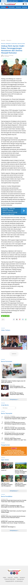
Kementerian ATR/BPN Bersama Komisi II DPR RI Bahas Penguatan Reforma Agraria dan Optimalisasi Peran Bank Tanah (15, 423)
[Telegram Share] (23, 319)
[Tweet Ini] (17, 319)
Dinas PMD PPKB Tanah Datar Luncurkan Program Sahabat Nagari (13, 511)
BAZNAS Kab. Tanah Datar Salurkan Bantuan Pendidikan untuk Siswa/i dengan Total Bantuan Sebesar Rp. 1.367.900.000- (13, 522)
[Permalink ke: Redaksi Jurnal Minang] (2, 56)
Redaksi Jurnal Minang (8, 55)
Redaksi (16, 577)
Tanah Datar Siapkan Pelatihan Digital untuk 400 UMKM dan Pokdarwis (13, 381)
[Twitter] (14, 573)
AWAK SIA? (3, 470)
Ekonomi (3, 43)
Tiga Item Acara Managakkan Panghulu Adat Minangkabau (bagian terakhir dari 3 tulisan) (7, 484)
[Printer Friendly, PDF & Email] (5, 316)
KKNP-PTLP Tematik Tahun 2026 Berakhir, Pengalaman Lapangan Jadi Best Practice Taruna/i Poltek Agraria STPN (14, 428)
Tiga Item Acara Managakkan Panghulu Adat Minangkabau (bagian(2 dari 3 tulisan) (20, 484)
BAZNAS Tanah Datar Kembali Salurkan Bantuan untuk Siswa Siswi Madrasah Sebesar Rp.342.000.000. (13, 517)
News (23, 43)
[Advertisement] (14, 23)
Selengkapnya (13, 399)
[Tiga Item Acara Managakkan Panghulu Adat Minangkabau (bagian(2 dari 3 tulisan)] (21, 478)
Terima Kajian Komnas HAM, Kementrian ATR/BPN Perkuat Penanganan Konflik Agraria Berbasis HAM (14, 434)
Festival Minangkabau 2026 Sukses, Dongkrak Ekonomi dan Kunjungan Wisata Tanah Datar (18, 387)
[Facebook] (11, 573)
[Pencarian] (26, 4)
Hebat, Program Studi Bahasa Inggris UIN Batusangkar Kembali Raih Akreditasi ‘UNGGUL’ (13, 506)
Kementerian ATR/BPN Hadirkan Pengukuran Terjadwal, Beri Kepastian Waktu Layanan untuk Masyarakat (15, 418)
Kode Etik (10, 577)
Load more (14, 353)
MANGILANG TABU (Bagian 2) (8, 527)
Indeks (4, 577)
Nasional (20, 43)
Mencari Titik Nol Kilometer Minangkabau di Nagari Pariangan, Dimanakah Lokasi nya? (21, 472)
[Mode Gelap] (23, 4)
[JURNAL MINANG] (10, 4)
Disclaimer (22, 577)
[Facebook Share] (14, 319)
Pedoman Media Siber (9, 579)
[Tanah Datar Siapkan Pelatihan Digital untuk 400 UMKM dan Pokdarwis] (14, 371)
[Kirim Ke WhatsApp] (26, 319)
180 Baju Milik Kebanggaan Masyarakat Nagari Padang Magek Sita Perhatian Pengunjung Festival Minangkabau (18, 393)
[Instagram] (17, 573)
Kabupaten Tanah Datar (11, 43)
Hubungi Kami (20, 579)
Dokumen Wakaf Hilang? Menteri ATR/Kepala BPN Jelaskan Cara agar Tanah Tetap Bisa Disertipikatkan (15, 439)
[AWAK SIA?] (7, 465)
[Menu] (2, 4)
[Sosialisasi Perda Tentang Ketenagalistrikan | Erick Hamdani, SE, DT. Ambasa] (14, 343)
